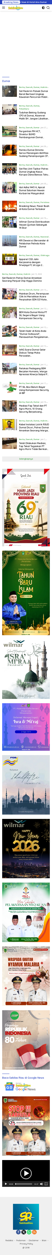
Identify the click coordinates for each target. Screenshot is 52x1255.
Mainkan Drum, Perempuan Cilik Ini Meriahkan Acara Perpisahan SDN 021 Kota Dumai (34, 298)
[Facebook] (18, 1232)
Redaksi (9, 1240)
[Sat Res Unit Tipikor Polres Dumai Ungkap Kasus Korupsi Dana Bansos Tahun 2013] (9, 170)
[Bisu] (41, 1184)
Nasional (44, 236)
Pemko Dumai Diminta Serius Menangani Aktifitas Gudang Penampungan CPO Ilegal (34, 154)
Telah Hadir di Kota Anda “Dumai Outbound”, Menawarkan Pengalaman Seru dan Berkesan (33, 335)
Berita (22, 87)
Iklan (44, 1240)
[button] (26, 1173)
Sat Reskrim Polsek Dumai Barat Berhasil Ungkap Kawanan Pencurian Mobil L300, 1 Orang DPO (33, 95)
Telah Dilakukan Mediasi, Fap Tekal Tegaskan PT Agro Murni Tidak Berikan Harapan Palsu (33, 448)
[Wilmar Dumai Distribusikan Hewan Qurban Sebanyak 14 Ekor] (9, 223)
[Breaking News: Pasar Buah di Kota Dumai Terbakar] (9, 206)
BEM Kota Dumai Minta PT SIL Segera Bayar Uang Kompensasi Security (33, 315)
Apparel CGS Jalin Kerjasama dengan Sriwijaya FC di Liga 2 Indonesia (30, 264)
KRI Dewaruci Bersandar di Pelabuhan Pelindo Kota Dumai (34, 243)
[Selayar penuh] (46, 1184)
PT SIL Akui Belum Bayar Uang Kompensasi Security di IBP (34, 390)
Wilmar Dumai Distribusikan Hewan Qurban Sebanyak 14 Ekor (34, 224)
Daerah (29, 87)
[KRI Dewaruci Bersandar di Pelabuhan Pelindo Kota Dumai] (9, 242)
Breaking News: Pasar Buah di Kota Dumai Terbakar (34, 207)
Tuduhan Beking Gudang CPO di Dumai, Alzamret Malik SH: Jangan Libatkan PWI (33, 117)
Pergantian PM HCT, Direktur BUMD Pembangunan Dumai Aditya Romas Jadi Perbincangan (31, 137)
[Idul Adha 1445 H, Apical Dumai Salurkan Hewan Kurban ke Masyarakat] (9, 189)
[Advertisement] (26, 44)
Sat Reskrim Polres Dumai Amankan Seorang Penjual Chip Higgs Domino (22, 279)
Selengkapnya (26, 459)
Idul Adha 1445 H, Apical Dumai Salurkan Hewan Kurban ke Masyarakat (32, 190)
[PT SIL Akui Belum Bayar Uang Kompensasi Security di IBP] (9, 389)
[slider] (23, 1184)
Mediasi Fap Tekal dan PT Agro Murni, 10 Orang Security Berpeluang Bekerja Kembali (33, 410)
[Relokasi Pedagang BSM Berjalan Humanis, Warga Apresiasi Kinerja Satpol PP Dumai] (9, 370)
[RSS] (34, 1232)
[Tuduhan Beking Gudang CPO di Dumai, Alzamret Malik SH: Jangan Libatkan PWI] (9, 113)
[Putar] (5, 1184)
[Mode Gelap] (43, 7)
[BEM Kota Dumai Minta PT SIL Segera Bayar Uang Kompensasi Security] (9, 314)
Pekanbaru (24, 108)
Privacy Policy (26, 1243)
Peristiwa (44, 202)
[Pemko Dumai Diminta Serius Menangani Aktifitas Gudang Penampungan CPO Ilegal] (9, 152)
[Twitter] (23, 1232)
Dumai (36, 87)
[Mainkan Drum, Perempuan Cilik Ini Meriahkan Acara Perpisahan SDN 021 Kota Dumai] (9, 295)
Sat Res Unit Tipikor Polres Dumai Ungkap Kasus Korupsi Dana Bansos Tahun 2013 (34, 173)
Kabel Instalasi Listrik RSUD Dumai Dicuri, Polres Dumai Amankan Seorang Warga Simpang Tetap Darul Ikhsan (34, 430)
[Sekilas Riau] (15, 7)
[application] (26, 1173)
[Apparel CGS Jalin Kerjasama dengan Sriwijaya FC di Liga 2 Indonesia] (9, 261)
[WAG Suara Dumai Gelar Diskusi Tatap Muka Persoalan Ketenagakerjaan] (9, 351)
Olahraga (44, 255)
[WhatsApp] (29, 1232)
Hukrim (43, 87)
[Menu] (4, 7)
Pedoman (21, 1240)
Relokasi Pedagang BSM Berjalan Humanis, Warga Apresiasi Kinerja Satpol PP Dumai (34, 373)
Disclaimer (34, 1240)
